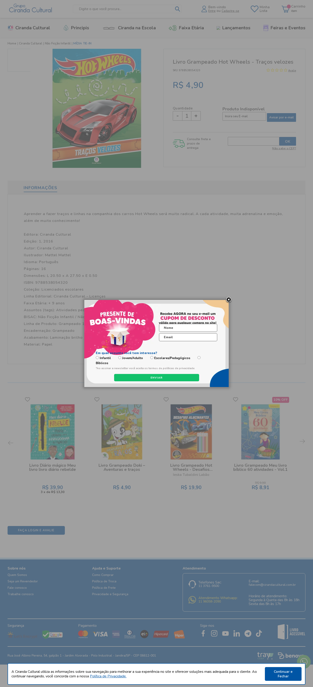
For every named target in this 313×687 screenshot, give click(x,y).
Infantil (105, 358)
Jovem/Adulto (132, 358)
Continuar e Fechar (283, 674)
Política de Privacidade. (108, 676)
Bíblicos (102, 363)
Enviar (157, 377)
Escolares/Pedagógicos (172, 358)
